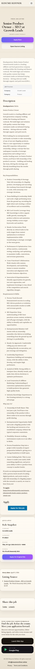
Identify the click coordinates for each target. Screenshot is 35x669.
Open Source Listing (17, 46)
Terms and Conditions (21, 665)
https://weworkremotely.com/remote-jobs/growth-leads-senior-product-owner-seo (16, 492)
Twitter (4, 607)
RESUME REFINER (11, 3)
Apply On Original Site (17, 557)
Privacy (10, 665)
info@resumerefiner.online (17, 662)
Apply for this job (17, 508)
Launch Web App (17, 641)
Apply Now (17, 40)
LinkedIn (12, 607)
